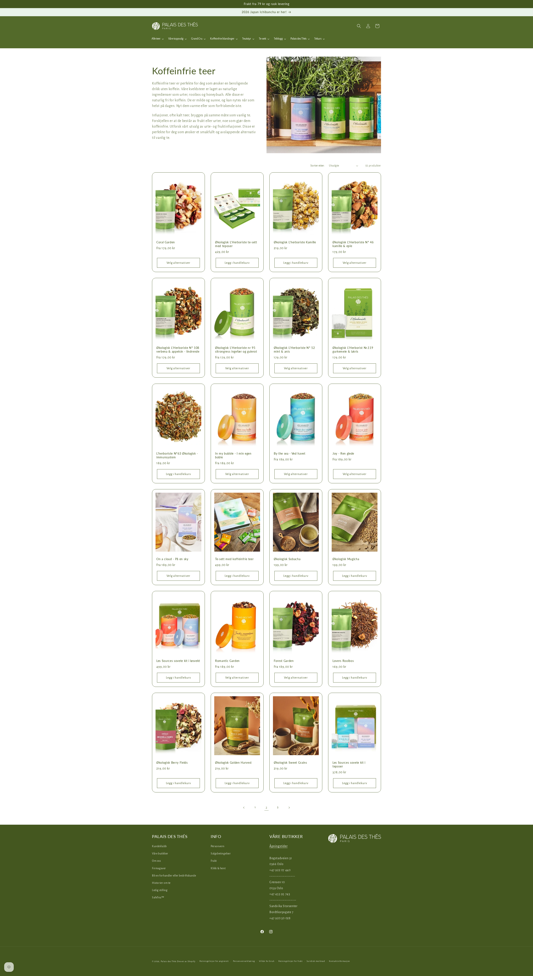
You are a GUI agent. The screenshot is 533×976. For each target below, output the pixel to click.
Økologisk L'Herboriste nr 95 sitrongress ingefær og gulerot (236, 349)
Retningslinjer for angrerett (214, 961)
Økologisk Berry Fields (172, 762)
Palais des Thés (169, 961)
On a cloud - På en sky (172, 559)
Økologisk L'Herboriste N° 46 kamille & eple (353, 244)
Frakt (214, 860)
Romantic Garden (227, 661)
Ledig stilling (159, 890)
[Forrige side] (244, 807)
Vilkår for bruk (266, 961)
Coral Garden (165, 242)
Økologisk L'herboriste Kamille (295, 242)
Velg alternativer (178, 262)
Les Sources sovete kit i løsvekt (178, 661)
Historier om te (161, 883)
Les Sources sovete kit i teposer (349, 764)
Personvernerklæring (244, 961)
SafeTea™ (158, 897)
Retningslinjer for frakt (290, 961)
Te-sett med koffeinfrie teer (234, 559)
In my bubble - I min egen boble (233, 455)
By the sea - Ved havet (289, 453)
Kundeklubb (159, 846)
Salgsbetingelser (221, 853)
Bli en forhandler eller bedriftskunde (174, 875)
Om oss (156, 860)
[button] (359, 26)
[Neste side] (289, 807)
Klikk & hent (218, 868)
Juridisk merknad (316, 961)
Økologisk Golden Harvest (233, 762)
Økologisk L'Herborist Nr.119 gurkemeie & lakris (353, 349)
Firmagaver (159, 868)
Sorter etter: (317, 165)
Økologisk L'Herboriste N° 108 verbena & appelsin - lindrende (177, 349)
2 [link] (266, 807)
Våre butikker (160, 853)
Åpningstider (278, 846)
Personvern (217, 846)
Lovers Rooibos (343, 661)
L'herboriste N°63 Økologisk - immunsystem (177, 455)
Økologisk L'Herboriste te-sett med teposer (236, 244)
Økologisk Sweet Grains (290, 762)
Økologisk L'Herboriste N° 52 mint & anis (294, 349)
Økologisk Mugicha (346, 559)
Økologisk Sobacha (287, 559)
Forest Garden (284, 661)
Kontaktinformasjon (339, 961)
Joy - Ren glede (343, 453)
